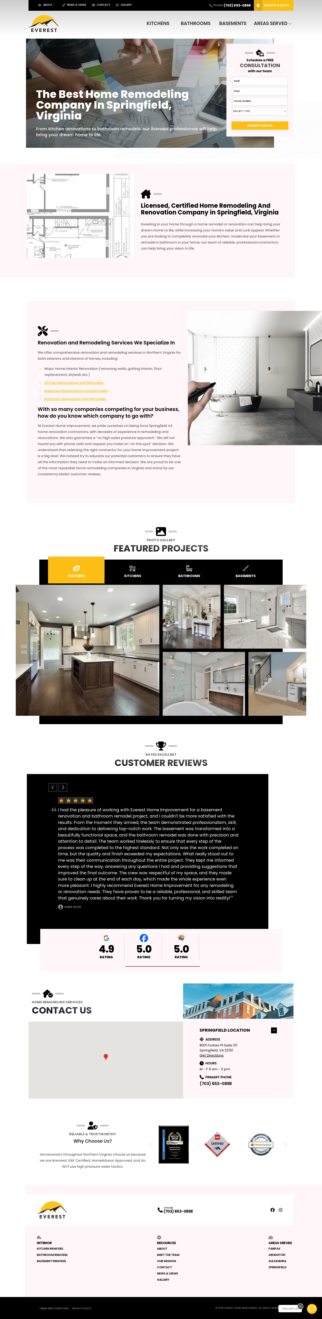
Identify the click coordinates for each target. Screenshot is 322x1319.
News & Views (76, 5)
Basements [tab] (246, 576)
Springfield (277, 1267)
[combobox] (260, 111)
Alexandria (277, 1261)
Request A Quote (276, 5)
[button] (163, 966)
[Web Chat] (312, 1309)
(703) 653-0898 (216, 1084)
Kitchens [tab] (132, 576)
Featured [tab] (76, 576)
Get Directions (212, 1055)
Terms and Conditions (53, 1308)
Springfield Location (225, 1030)
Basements (232, 23)
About (47, 5)
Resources (166, 1243)
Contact (103, 5)
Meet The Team (168, 1255)
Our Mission (166, 1261)
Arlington (277, 1255)
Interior (44, 1243)
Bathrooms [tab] (189, 576)
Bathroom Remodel (52, 1255)
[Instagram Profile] (280, 1210)
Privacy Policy (81, 1308)
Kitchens (158, 23)
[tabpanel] (161, 650)
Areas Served (270, 23)
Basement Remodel (51, 1261)
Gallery (126, 5)
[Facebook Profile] (273, 1210)
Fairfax (274, 1248)
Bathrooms (195, 23)
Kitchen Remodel (50, 1248)
